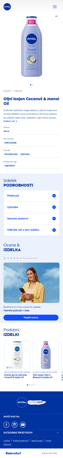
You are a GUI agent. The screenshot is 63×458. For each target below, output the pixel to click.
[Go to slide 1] (30, 84)
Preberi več (9, 121)
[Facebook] (6, 425)
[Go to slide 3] (31, 385)
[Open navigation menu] (54, 6)
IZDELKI (18, 91)
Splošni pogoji (37, 441)
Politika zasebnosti (20, 441)
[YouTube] (23, 425)
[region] (31, 47)
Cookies (7, 441)
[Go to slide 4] (32, 385)
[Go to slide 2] (32, 84)
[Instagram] (15, 425)
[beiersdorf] (13, 453)
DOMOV (7, 91)
